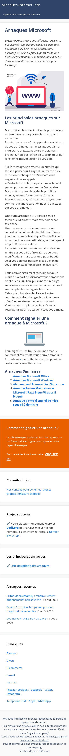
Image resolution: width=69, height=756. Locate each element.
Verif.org (13, 528)
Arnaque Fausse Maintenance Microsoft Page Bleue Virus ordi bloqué (34, 392)
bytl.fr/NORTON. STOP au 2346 (26, 618)
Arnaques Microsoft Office (31, 376)
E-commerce (14, 668)
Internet (12, 682)
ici (20, 359)
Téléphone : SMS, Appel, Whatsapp (29, 701)
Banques (12, 653)
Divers (10, 660)
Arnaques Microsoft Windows (33, 380)
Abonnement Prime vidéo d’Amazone (38, 384)
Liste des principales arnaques (30, 566)
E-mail (11, 675)
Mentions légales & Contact (34, 750)
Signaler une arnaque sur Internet (21, 14)
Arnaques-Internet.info (21, 4)
